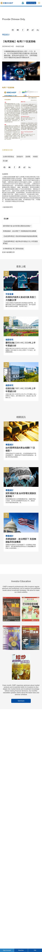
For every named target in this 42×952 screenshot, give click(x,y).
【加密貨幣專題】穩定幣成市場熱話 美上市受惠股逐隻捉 (20, 242)
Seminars (21, 701)
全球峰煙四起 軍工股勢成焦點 (13, 249)
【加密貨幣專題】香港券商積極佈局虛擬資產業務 (20, 236)
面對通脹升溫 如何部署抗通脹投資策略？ (17, 226)
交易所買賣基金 (8, 156)
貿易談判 (20, 156)
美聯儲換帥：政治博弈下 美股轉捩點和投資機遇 (19, 231)
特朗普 (35, 156)
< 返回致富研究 (7, 207)
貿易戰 (28, 156)
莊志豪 (5, 161)
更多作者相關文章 (8, 252)
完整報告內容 (7, 150)
